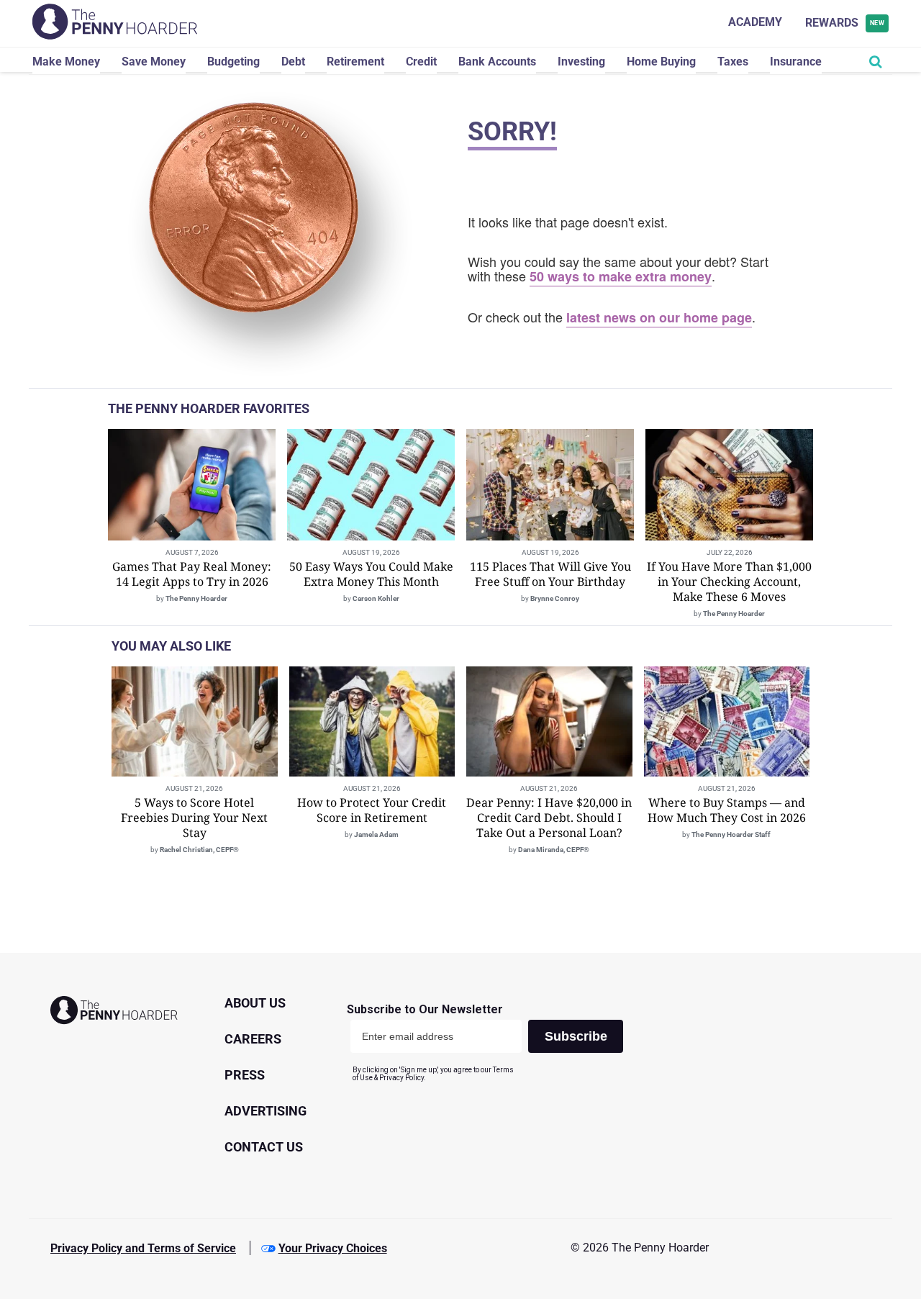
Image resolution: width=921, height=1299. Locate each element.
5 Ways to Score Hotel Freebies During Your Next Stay (194, 818)
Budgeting (233, 61)
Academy (755, 22)
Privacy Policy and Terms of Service (143, 1248)
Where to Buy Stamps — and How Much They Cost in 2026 (727, 810)
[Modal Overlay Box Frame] (490, 1042)
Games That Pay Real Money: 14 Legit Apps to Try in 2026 (191, 573)
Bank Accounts (497, 61)
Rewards (845, 23)
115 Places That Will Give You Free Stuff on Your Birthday (550, 573)
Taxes (732, 61)
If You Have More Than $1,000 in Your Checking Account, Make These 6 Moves (729, 581)
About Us (255, 1002)
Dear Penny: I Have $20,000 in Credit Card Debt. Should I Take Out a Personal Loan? (549, 818)
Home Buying (661, 61)
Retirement (355, 61)
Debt (293, 61)
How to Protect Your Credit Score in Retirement (371, 810)
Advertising (265, 1110)
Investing (581, 61)
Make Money (66, 61)
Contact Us (263, 1146)
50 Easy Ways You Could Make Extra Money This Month (371, 573)
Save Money (154, 61)
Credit (421, 61)
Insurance (796, 61)
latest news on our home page (659, 317)
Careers (252, 1038)
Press (244, 1074)
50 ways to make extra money (621, 276)
